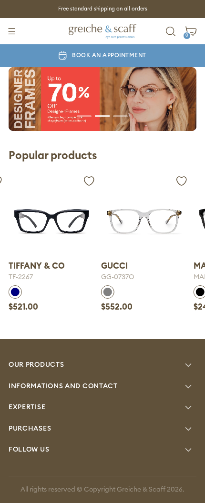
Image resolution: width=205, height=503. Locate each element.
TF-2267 (21, 277)
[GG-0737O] (144, 221)
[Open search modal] (171, 31)
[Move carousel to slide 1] (84, 115)
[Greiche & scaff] (102, 31)
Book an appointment (109, 55)
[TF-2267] (52, 221)
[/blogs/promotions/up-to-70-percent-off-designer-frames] (102, 99)
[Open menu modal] (11, 31)
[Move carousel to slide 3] (120, 115)
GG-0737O (117, 277)
